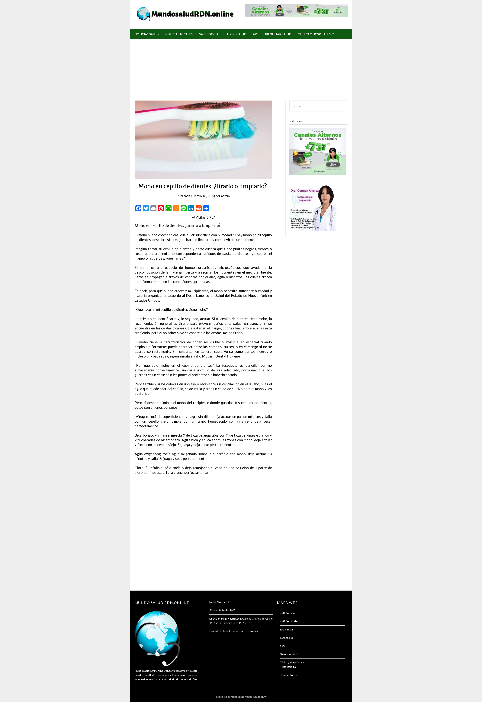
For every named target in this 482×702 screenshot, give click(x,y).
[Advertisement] (241, 67)
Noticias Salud (147, 34)
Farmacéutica (289, 675)
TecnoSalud (236, 34)
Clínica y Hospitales (314, 34)
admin (225, 196)
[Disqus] (203, 537)
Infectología (288, 666)
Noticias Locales (179, 34)
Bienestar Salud (278, 34)
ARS (256, 34)
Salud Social (209, 34)
